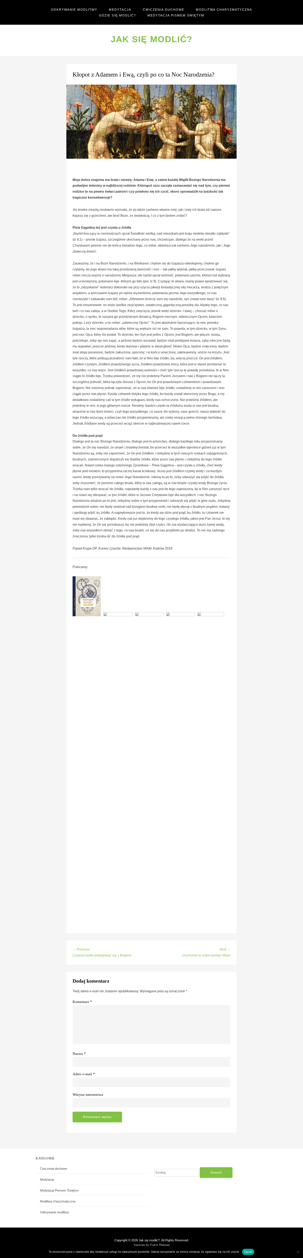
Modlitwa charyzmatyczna (224, 9)
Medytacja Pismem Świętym (175, 15)
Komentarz (82, 1002)
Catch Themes (160, 1245)
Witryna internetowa (88, 1095)
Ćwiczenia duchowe (163, 9)
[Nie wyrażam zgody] (298, 1252)
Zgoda (248, 1251)
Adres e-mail (84, 1074)
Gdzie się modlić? (117, 15)
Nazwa (79, 1054)
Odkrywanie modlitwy (74, 9)
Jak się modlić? (152, 39)
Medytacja (120, 9)
